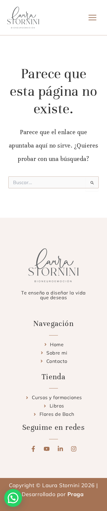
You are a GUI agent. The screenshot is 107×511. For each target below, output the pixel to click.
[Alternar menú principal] (92, 17)
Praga (76, 494)
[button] (13, 498)
